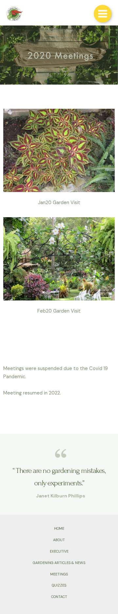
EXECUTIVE (59, 551)
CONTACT (59, 596)
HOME (59, 528)
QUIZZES (59, 585)
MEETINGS (59, 574)
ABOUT (59, 540)
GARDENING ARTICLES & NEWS (59, 562)
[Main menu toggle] (102, 14)
